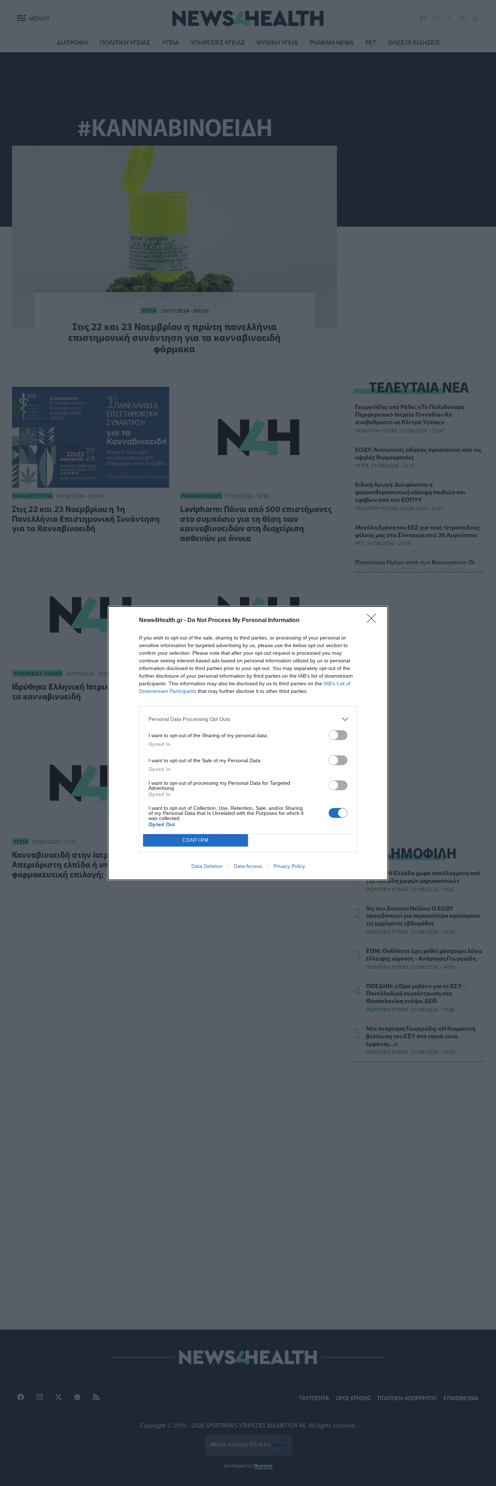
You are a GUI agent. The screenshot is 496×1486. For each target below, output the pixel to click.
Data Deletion (207, 866)
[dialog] (248, 743)
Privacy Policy (289, 866)
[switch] (338, 735)
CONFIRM (195, 840)
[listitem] (248, 719)
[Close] (374, 621)
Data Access (248, 866)
